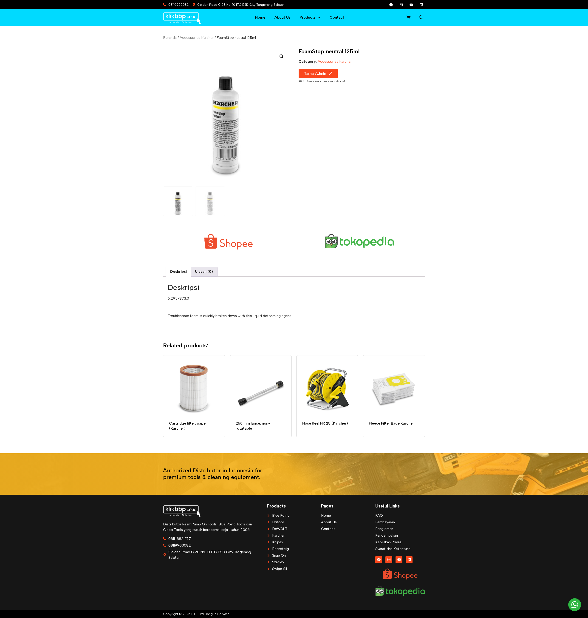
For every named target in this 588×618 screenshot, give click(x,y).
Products (308, 17)
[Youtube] (411, 4)
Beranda (170, 37)
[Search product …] (421, 18)
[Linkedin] (421, 4)
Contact (337, 17)
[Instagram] (401, 4)
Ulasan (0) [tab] (204, 271)
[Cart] (408, 17)
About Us (282, 17)
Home (260, 17)
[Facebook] (391, 4)
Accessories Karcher (197, 37)
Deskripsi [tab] (178, 271)
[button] (281, 56)
